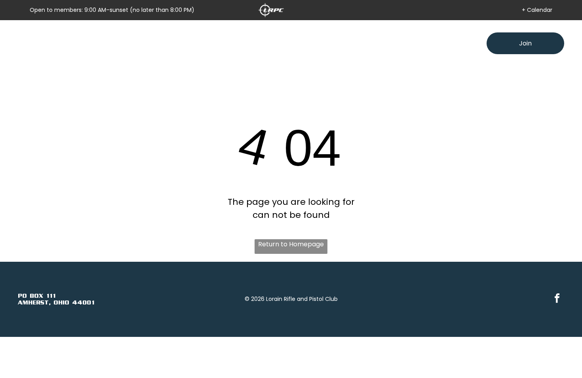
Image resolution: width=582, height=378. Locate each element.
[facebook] (557, 299)
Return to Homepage (291, 244)
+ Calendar (537, 10)
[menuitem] (192, 43)
